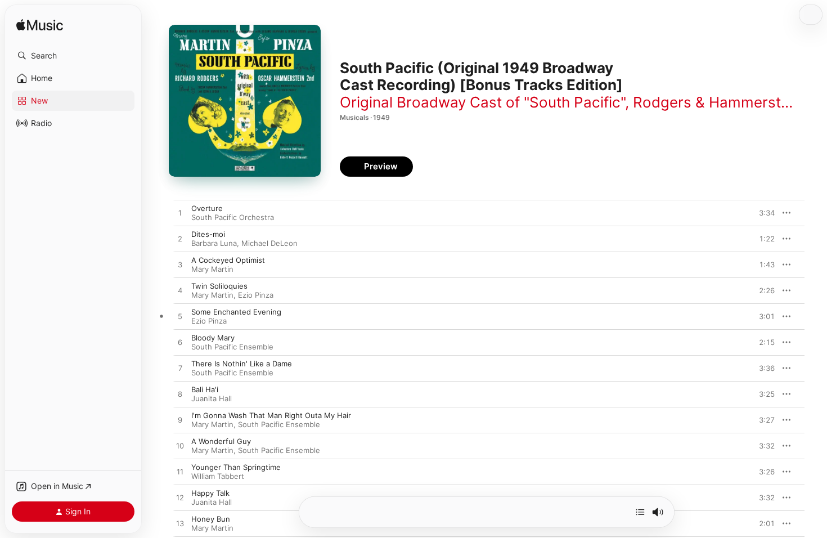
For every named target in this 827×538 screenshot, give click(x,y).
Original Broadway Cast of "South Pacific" (482, 102)
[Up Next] (640, 512)
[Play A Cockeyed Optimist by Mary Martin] (180, 265)
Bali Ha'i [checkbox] (204, 389)
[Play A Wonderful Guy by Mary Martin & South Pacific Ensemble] (180, 446)
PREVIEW (762, 212)
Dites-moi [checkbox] (208, 234)
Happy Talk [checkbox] (210, 492)
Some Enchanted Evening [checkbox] (236, 311)
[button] (73, 55)
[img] (39, 25)
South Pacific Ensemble (232, 346)
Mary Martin (212, 269)
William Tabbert (217, 476)
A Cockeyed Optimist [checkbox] (228, 259)
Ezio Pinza (255, 294)
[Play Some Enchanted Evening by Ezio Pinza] (180, 317)
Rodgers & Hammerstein (717, 102)
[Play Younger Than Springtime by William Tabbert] (180, 472)
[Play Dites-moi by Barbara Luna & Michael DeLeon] (180, 239)
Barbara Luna (214, 243)
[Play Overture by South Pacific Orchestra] (180, 213)
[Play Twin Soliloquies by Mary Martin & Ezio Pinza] (180, 291)
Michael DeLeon (269, 243)
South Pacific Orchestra (232, 217)
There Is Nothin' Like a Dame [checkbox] (241, 363)
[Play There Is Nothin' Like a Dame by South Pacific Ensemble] (180, 369)
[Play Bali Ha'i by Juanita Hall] (180, 394)
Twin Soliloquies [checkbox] (219, 285)
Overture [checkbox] (207, 208)
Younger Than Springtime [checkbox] (236, 467)
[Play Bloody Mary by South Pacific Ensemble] (180, 343)
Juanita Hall (211, 398)
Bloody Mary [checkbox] (213, 337)
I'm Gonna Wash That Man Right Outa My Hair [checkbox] (271, 415)
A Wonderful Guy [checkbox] (221, 441)
